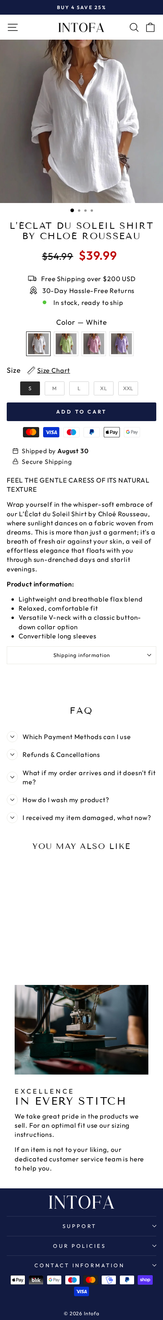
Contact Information (79, 1265)
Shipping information (81, 655)
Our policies (79, 1246)
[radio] (38, 343)
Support (80, 1226)
